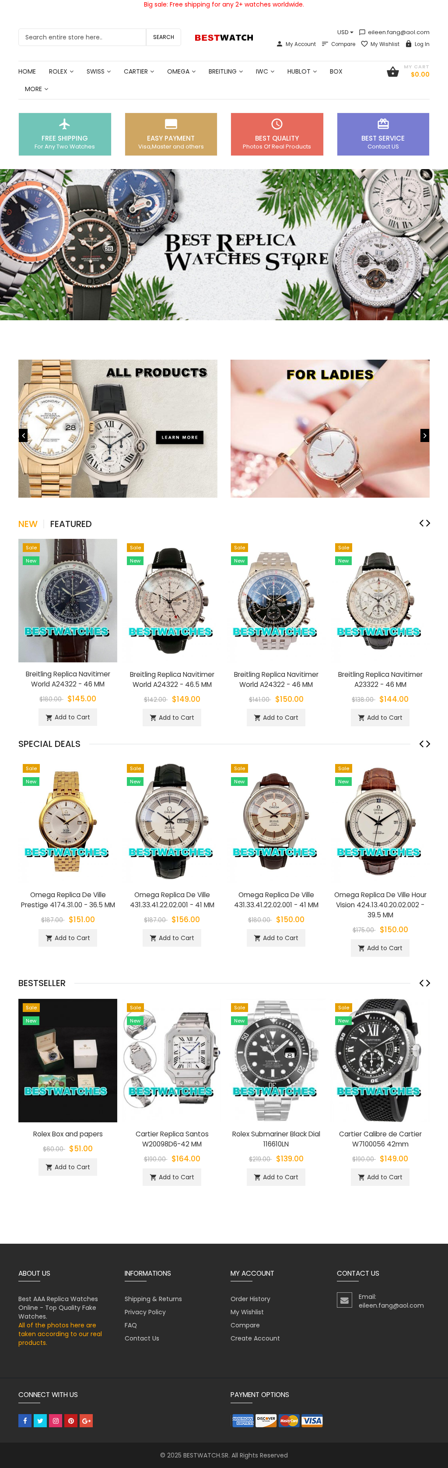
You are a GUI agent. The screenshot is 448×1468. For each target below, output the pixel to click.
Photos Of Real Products (277, 146)
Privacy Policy (145, 1312)
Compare (343, 44)
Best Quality (277, 138)
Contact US (383, 146)
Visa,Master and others (171, 146)
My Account (301, 44)
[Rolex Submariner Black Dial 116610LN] (276, 1059)
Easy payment (171, 138)
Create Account (255, 1338)
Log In (422, 44)
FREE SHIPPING (65, 138)
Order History (250, 1299)
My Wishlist (385, 44)
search (163, 37)
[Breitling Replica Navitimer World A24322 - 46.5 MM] (171, 600)
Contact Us (142, 1338)
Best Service (383, 138)
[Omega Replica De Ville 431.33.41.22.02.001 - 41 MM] (171, 820)
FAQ (131, 1325)
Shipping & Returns (153, 1299)
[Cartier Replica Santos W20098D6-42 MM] (171, 1059)
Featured (71, 524)
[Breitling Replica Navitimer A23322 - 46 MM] (380, 600)
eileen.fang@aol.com (394, 32)
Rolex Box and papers (68, 1134)
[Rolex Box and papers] (67, 1059)
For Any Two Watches (65, 146)
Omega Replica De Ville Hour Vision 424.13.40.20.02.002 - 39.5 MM (380, 905)
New (28, 524)
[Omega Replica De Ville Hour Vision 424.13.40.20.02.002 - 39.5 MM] (380, 820)
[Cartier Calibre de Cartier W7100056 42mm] (380, 1059)
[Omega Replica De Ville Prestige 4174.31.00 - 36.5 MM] (67, 820)
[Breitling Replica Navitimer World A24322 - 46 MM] (67, 600)
